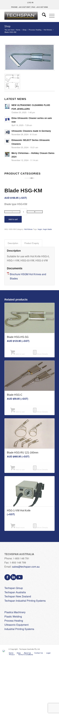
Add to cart (13, 219)
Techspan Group (13, 588)
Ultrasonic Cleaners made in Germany (31, 130)
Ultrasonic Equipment (16, 624)
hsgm (40, 229)
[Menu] (50, 15)
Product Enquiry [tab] (31, 243)
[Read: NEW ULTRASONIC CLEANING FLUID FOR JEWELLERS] (7, 106)
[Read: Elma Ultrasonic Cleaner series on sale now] (7, 119)
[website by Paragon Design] (4, 651)
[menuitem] (30, 2)
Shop (7, 26)
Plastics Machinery (14, 612)
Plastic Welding (13, 616)
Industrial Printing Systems (19, 629)
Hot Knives (28, 229)
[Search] (42, 15)
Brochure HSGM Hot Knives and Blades (28, 276)
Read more (20, 527)
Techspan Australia (15, 592)
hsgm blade (47, 229)
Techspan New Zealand (17, 596)
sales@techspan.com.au (26, 566)
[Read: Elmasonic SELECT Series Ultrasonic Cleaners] (7, 141)
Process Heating (13, 620)
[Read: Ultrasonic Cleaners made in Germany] (7, 132)
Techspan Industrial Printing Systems (25, 600)
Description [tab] (13, 243)
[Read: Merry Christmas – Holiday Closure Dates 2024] (7, 154)
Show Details (42, 354)
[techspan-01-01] (24, 15)
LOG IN (30, 2)
